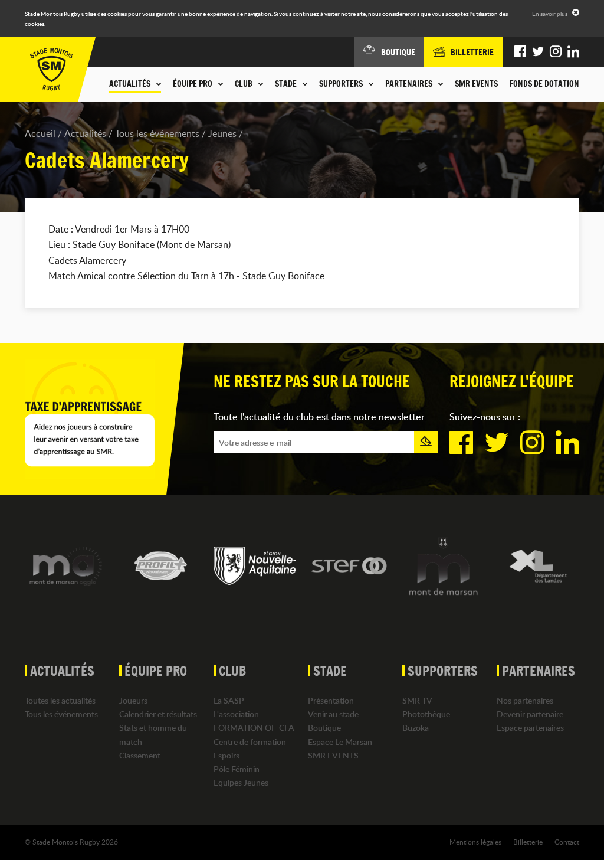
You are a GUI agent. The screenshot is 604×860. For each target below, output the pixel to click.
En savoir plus (549, 13)
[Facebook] (520, 52)
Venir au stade (333, 714)
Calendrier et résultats (158, 714)
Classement (139, 755)
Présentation (331, 700)
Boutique (324, 727)
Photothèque (426, 714)
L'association (236, 714)
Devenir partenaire (530, 714)
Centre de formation (250, 741)
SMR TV (417, 700)
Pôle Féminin (237, 768)
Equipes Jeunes (241, 782)
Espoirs (226, 755)
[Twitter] (538, 52)
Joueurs (133, 700)
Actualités (85, 133)
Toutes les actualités (60, 700)
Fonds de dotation (544, 84)
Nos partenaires (525, 700)
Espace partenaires (530, 727)
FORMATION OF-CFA (254, 727)
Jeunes (222, 133)
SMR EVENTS (476, 84)
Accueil (40, 133)
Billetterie (528, 841)
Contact (566, 841)
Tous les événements (157, 133)
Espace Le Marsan (340, 741)
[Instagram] (556, 52)
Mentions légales (475, 841)
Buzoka (415, 727)
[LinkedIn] (573, 52)
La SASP (229, 700)
